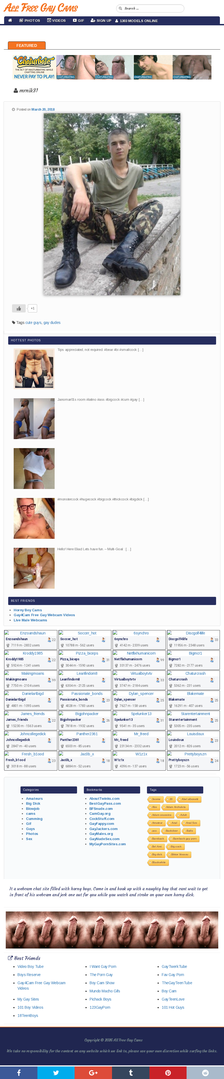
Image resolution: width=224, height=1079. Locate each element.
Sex (29, 839)
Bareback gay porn (185, 838)
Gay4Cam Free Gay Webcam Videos (44, 615)
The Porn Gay (101, 974)
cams (30, 813)
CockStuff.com (102, 819)
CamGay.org (100, 813)
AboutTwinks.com (104, 799)
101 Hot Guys (173, 1007)
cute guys (33, 322)
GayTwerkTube (174, 966)
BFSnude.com (101, 809)
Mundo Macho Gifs (105, 991)
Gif (28, 824)
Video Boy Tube (30, 966)
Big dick (157, 854)
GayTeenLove (173, 999)
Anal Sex (191, 822)
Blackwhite (159, 862)
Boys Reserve (29, 974)
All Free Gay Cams (40, 7)
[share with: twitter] (56, 1072)
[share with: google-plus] (93, 1072)
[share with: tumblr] (130, 1072)
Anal (174, 822)
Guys (30, 829)
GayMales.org (101, 834)
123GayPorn (100, 1007)
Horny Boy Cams (28, 610)
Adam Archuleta (176, 807)
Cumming (34, 819)
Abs (154, 807)
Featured (26, 45)
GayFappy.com (101, 824)
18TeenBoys (27, 1015)
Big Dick (33, 803)
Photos (32, 834)
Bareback (158, 838)
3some (156, 799)
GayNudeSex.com (104, 839)
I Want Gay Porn (103, 966)
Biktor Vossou (179, 854)
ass (154, 830)
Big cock (176, 846)
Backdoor (172, 830)
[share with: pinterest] (168, 1072)
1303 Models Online (138, 21)
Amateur (157, 822)
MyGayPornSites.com (107, 844)
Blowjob (32, 809)
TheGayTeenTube (177, 983)
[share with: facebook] (18, 1072)
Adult (183, 814)
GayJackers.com (103, 829)
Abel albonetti (190, 799)
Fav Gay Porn (173, 974)
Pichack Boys (100, 999)
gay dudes (52, 322)
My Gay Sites (28, 999)
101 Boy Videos (30, 1007)
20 (171, 799)
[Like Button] (19, 308)
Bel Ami (157, 846)
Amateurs (34, 799)
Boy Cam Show (102, 983)
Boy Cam (169, 991)
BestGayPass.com (105, 803)
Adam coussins (162, 814)
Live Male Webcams (30, 620)
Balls (190, 830)
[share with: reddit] (205, 1072)
